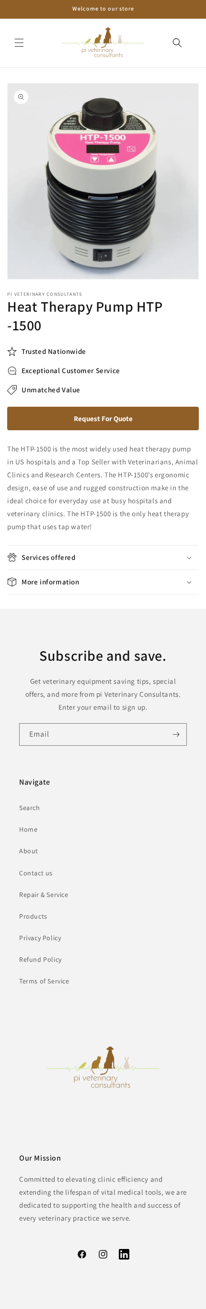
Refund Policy (40, 959)
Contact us (36, 873)
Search (29, 807)
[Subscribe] (175, 734)
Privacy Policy (40, 937)
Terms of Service (44, 981)
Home (28, 829)
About (28, 851)
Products (33, 916)
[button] (19, 42)
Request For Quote (103, 418)
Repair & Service (44, 894)
